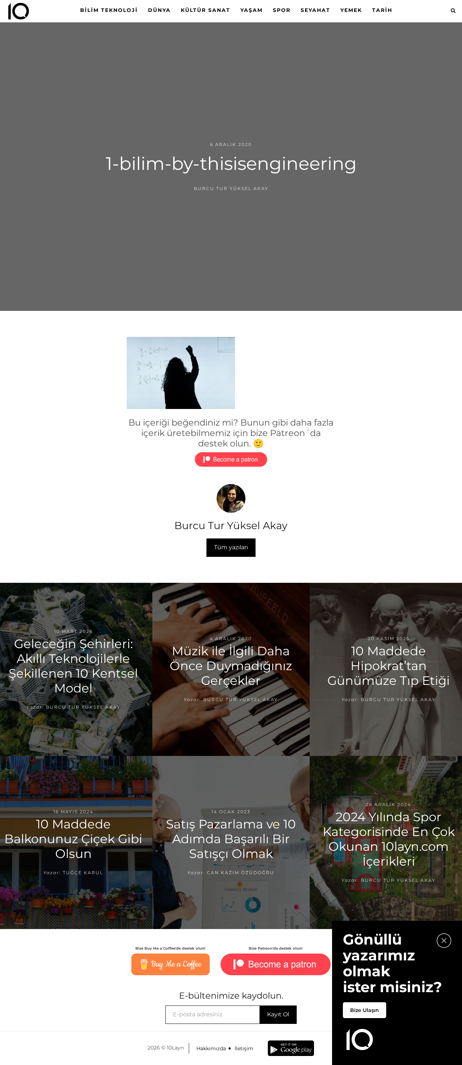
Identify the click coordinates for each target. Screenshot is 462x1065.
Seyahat (315, 10)
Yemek (351, 10)
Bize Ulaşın (364, 1010)
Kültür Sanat (205, 10)
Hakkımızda (211, 1048)
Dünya (159, 10)
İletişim (244, 1048)
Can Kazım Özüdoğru (240, 872)
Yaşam (251, 10)
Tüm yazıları (231, 547)
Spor (282, 10)
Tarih (382, 10)
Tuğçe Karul (83, 872)
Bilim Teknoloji (109, 10)
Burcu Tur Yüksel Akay (231, 188)
